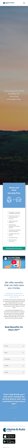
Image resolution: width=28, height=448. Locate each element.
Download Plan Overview (14, 248)
